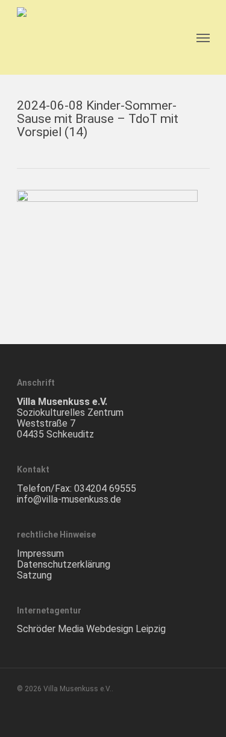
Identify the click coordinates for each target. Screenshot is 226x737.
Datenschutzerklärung (63, 564)
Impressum (40, 553)
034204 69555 (105, 488)
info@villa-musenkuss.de (69, 499)
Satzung (34, 575)
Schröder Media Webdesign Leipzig (91, 629)
